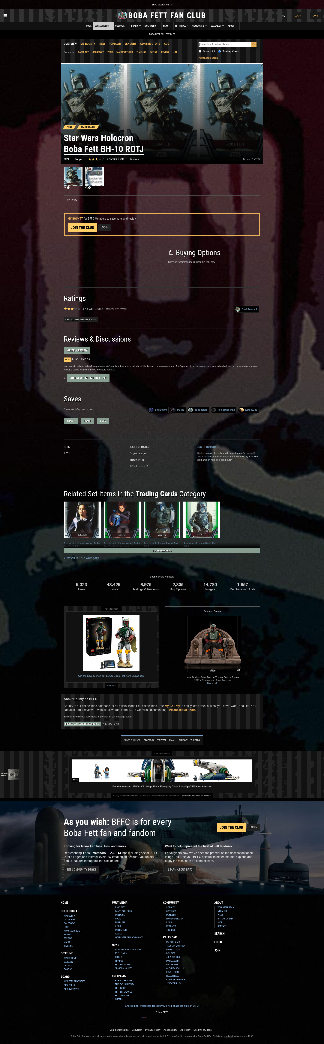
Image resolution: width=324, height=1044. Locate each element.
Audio (118, 918)
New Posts (69, 985)
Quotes (118, 999)
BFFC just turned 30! (162, 4)
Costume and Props (176, 979)
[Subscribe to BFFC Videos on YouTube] (168, 1020)
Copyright (137, 1030)
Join (315, 15)
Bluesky (183, 740)
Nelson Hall (172, 976)
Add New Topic (111, 724)
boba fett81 (200, 409)
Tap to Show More (162, 550)
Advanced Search (208, 58)
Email (172, 740)
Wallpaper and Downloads (129, 937)
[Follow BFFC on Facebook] (144, 1020)
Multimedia (151, 26)
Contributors (150, 44)
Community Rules (119, 1030)
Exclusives (121, 953)
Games (118, 933)
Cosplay (68, 969)
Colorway (98, 52)
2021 (66, 159)
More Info (212, 683)
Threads (195, 740)
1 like (103, 421)
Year (110, 52)
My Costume (70, 958)
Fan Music (120, 915)
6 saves (134, 159)
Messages (171, 926)
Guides (118, 957)
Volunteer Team (226, 907)
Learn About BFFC (180, 869)
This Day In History (124, 984)
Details (68, 965)
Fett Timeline (122, 995)
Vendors (130, 44)
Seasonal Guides (123, 968)
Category (83, 52)
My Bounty (88, 44)
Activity (170, 907)
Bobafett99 (161, 409)
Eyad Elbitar (172, 972)
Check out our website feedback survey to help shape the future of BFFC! (162, 1006)
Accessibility (170, 1030)
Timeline (141, 52)
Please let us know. (182, 709)
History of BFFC (226, 918)
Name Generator (174, 918)
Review (165, 52)
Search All (209, 51)
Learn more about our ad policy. (195, 796)
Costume (120, 26)
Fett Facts (120, 988)
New (102, 44)
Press (220, 915)
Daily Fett (120, 907)
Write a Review (77, 350)
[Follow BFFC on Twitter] (156, 1020)
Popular (115, 44)
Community (198, 26)
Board (134, 26)
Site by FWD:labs (203, 1030)
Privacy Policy (152, 1030)
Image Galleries (123, 911)
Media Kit (222, 911)
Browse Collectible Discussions (82, 724)
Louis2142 (251, 409)
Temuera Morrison (175, 946)
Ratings (68, 934)
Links (169, 922)
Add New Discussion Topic (88, 378)
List (175, 52)
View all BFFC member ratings (80, 319)
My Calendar (173, 942)
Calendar (216, 26)
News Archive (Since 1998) (128, 949)
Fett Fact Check (123, 964)
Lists (66, 927)
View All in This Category (81, 558)
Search (219, 933)
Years (67, 942)
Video (118, 926)
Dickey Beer (172, 964)
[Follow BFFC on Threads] (174, 1020)
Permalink (142, 466)
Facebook (149, 740)
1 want (87, 421)
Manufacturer (124, 52)
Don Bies (170, 953)
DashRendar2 (249, 309)
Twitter (161, 740)
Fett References (123, 992)
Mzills (180, 409)
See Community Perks (81, 869)
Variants (68, 962)
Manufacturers (72, 931)
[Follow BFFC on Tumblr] (162, 1020)
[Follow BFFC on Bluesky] (180, 1020)
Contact (222, 926)
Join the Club (82, 227)
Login (298, 15)
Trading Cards (231, 51)
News (166, 26)
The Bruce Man (226, 409)
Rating (154, 52)
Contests (171, 911)
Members (171, 915)
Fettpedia (180, 26)
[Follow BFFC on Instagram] (150, 1020)
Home (89, 26)
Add (166, 44)
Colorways (69, 923)
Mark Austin (172, 961)
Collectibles (102, 26)
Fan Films (120, 922)
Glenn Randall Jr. (175, 968)
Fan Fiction (121, 930)
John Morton (173, 957)
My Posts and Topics (74, 981)
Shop (220, 922)
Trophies (170, 930)
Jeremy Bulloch (174, 983)
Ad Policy (111, 685)
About (231, 26)
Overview (70, 44)
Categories (69, 919)
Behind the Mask (123, 980)
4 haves (71, 421)
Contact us (202, 456)
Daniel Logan (173, 949)
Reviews (68, 938)
